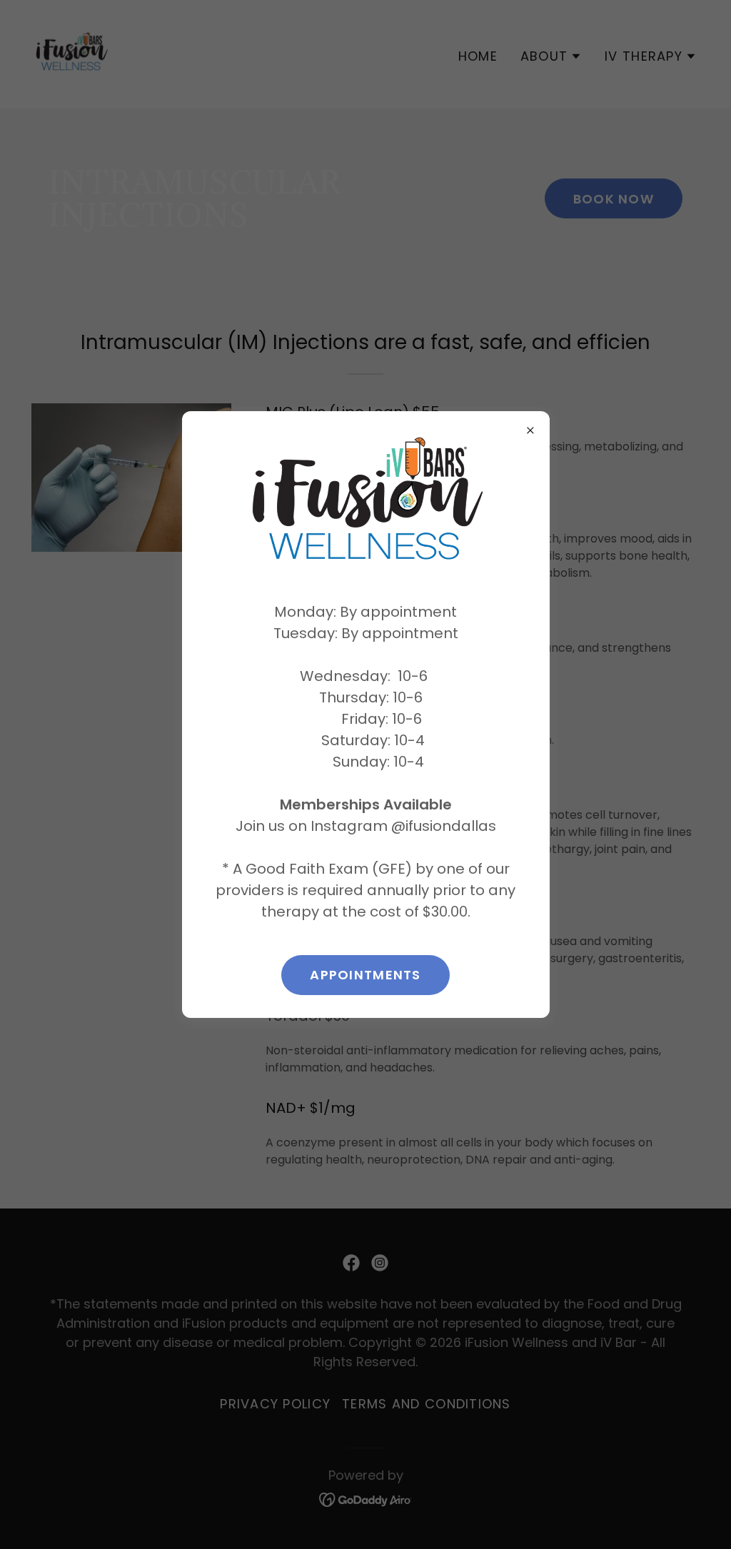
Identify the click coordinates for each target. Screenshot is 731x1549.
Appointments (365, 975)
